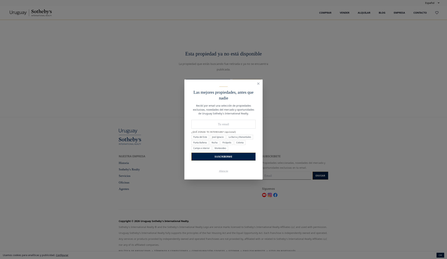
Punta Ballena (200, 142)
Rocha (215, 142)
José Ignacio (218, 137)
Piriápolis (226, 142)
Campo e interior (201, 148)
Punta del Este (200, 137)
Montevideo (220, 148)
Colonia (240, 142)
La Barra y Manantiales (240, 137)
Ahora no (223, 171)
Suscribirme (223, 156)
